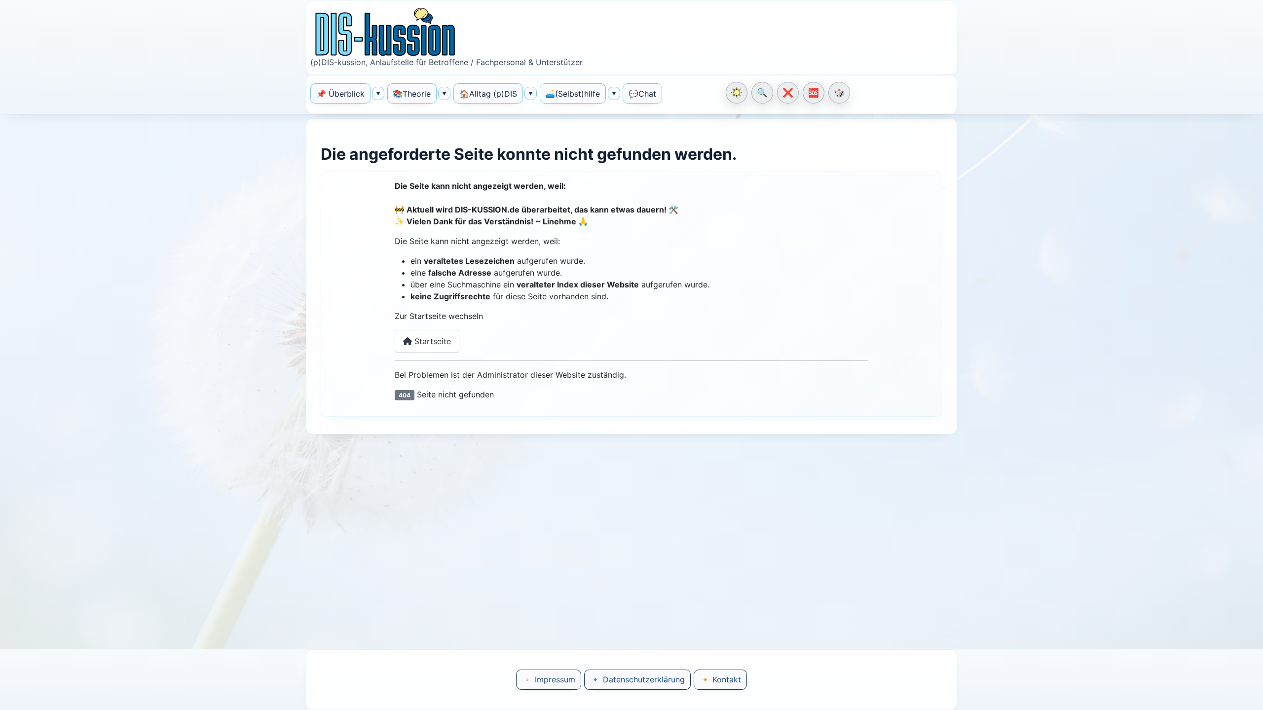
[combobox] (901, 94)
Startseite (431, 341)
